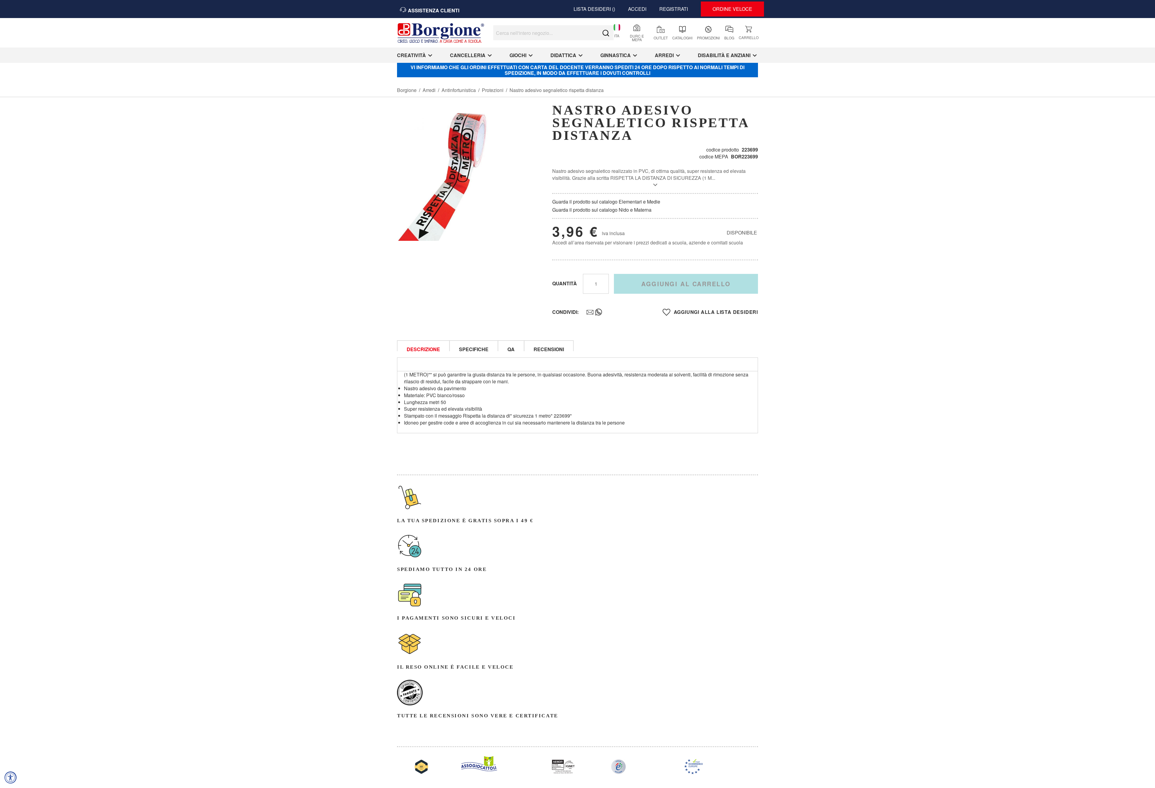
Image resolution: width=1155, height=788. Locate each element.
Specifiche (473, 348)
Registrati (673, 9)
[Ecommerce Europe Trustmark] (693, 772)
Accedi (637, 9)
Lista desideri (593, 9)
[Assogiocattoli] (479, 769)
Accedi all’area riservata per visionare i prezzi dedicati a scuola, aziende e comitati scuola (647, 242)
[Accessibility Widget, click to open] (11, 777)
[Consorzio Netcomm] (618, 772)
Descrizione (423, 348)
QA (511, 348)
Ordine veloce (732, 8)
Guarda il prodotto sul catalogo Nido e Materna (601, 209)
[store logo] (440, 35)
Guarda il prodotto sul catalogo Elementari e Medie (606, 201)
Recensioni (549, 348)
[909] (587, 312)
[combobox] (553, 32)
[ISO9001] (563, 772)
